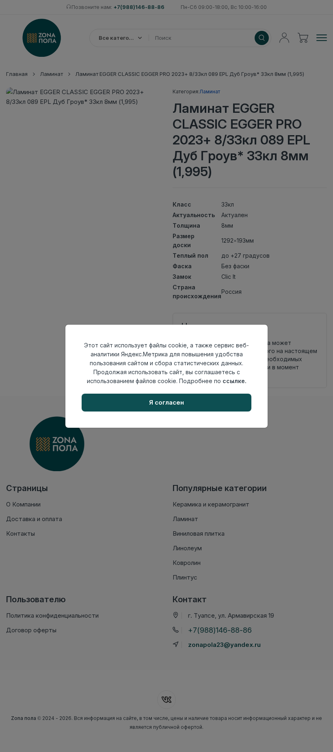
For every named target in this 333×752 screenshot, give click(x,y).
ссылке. (235, 380)
